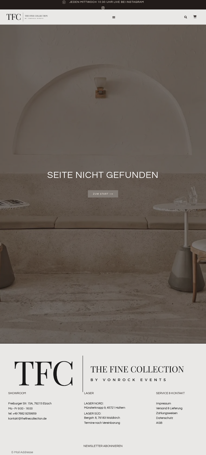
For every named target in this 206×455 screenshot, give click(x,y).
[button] (114, 17)
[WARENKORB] (192, 16)
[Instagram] (103, 7)
